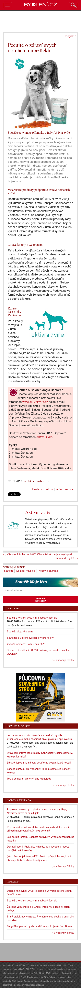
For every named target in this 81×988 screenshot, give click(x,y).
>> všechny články (63, 660)
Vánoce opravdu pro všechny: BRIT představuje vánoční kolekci (39, 770)
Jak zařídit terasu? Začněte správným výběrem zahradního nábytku (40, 838)
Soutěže (8, 570)
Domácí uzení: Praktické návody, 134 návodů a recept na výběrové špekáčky (38, 848)
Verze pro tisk (64, 489)
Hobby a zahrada (48, 570)
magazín (70, 36)
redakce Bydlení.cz (36, 481)
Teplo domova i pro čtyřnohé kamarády (29, 778)
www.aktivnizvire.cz (35, 402)
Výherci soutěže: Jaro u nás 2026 (26, 644)
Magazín (13, 881)
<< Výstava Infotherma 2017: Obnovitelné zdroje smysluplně (37, 554)
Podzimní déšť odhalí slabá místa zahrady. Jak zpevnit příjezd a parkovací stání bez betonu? (38, 828)
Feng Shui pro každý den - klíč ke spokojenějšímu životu (39, 926)
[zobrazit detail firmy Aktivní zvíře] (13, 525)
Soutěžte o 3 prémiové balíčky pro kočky (30, 637)
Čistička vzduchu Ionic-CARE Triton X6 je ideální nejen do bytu (38, 908)
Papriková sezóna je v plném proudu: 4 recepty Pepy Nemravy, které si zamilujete (37, 811)
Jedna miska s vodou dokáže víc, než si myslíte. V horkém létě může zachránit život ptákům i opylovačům (40, 737)
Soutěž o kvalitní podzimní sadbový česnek (32, 617)
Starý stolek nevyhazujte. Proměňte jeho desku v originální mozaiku (40, 918)
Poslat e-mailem (42, 489)
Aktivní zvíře (44, 437)
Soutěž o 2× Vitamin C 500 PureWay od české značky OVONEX (38, 651)
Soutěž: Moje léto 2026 (20, 631)
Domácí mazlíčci (26, 570)
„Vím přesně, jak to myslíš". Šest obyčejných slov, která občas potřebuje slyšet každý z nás (39, 858)
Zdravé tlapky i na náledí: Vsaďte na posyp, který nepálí (39, 762)
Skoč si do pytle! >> (66, 558)
